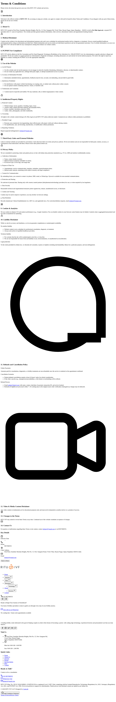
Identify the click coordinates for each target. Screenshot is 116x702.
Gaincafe (25, 689)
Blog (5, 663)
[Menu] (2, 599)
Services (6, 658)
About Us (7, 657)
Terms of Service (5, 695)
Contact (6, 592)
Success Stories (8, 662)
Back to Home (5, 561)
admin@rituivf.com (13, 385)
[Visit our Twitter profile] (9, 628)
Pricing (6, 660)
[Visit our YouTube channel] (12, 628)
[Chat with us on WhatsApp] (15, 628)
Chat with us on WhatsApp (10, 610)
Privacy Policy (14, 695)
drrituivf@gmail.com (26, 131)
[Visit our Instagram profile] (5, 628)
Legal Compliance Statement (11, 693)
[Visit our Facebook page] (2, 628)
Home (6, 574)
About (6, 588)
